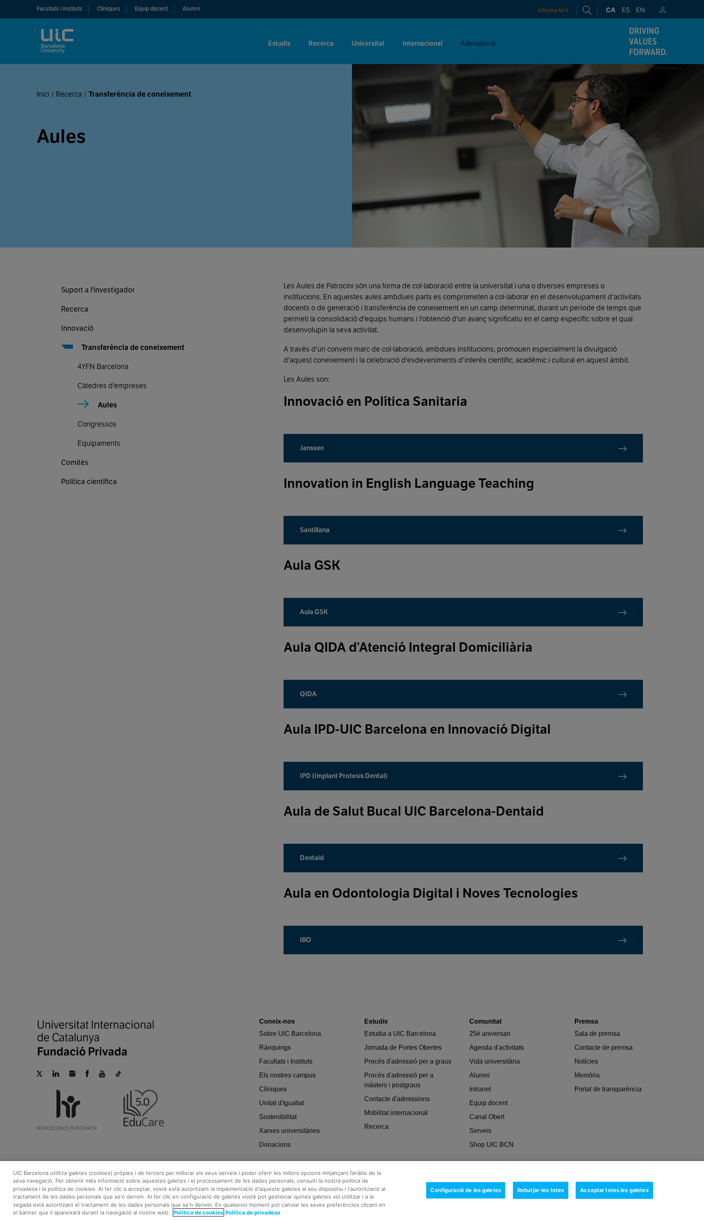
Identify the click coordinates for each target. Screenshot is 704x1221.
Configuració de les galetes (465, 1190)
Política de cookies (198, 1212)
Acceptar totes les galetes (614, 1190)
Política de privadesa (252, 1212)
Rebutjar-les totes (540, 1190)
